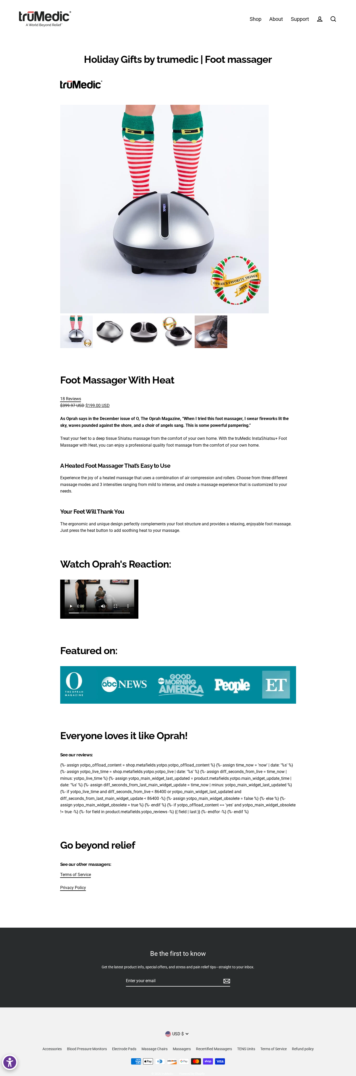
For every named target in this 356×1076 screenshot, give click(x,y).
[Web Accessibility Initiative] (10, 1062)
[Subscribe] (226, 981)
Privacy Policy (73, 887)
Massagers (182, 1049)
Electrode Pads (124, 1049)
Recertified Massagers (214, 1049)
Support (300, 19)
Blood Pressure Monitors (87, 1049)
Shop (255, 19)
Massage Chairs (155, 1049)
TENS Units (246, 1049)
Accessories (52, 1049)
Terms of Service (75, 874)
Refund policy (303, 1049)
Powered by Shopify (192, 1073)
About (276, 19)
